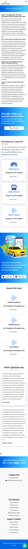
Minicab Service (14, 502)
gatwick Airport (14, 527)
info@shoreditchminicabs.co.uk (14, 480)
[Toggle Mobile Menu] (26, 1)
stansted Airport (14, 532)
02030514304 (14, 477)
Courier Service (14, 510)
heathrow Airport (14, 522)
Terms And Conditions (8, 543)
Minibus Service (14, 505)
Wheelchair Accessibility (14, 512)
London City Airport (14, 529)
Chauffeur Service (14, 507)
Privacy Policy (17, 543)
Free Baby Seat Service (14, 515)
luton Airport (14, 524)
